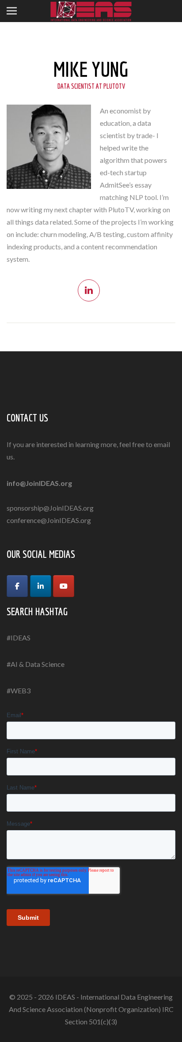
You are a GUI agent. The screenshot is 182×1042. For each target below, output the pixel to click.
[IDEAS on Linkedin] (40, 586)
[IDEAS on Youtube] (63, 586)
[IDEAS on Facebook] (17, 586)
